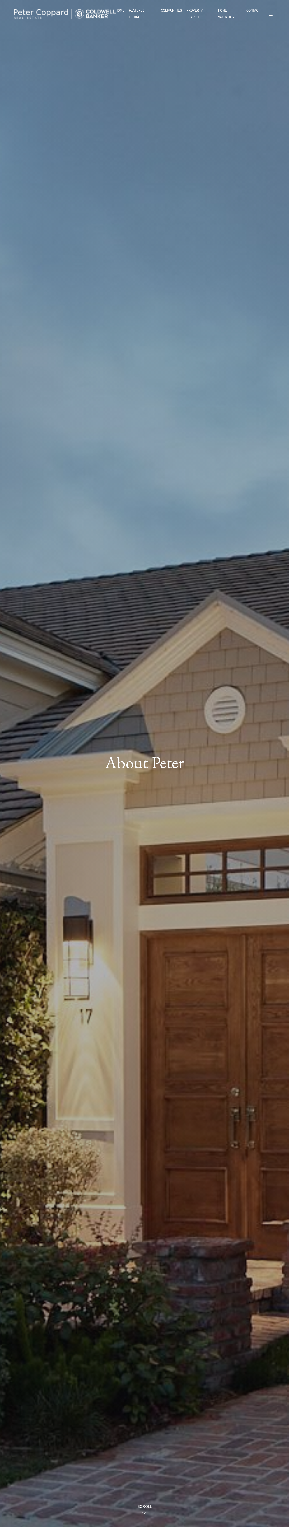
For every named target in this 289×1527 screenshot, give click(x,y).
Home (120, 10)
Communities (171, 10)
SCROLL (144, 1506)
